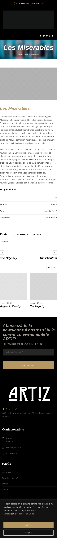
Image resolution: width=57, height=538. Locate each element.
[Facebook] (40, 35)
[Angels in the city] (13, 286)
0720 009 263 (21, 3)
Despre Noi (7, 472)
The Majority (37, 306)
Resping (28, 532)
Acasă (20, 54)
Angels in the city (10, 306)
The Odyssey (8, 258)
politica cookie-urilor (24, 513)
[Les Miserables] (28, 84)
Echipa (5, 483)
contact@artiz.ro (37, 3)
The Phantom (48, 258)
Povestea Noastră (10, 478)
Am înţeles (28, 525)
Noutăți (5, 489)
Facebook (4, 241)
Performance (51, 217)
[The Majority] (43, 286)
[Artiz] (28, 20)
